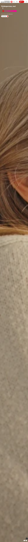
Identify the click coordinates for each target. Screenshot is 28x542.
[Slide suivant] (26, 540)
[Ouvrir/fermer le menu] (26, 2)
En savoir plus (4, 16)
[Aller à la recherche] (14, 2)
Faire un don (21, 2)
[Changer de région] (17, 2)
